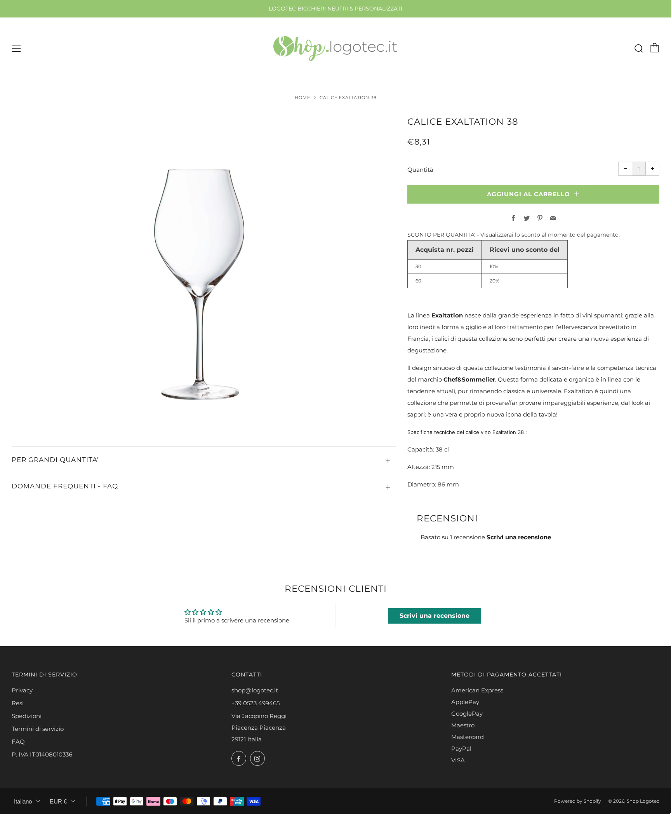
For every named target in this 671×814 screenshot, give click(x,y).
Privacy (22, 690)
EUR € (58, 801)
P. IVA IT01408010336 (42, 754)
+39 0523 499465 (255, 703)
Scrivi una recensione (519, 537)
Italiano (23, 801)
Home (302, 97)
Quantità (420, 169)
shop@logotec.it (254, 690)
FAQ (18, 741)
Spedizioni (27, 716)
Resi (18, 703)
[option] (203, 269)
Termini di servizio (38, 728)
